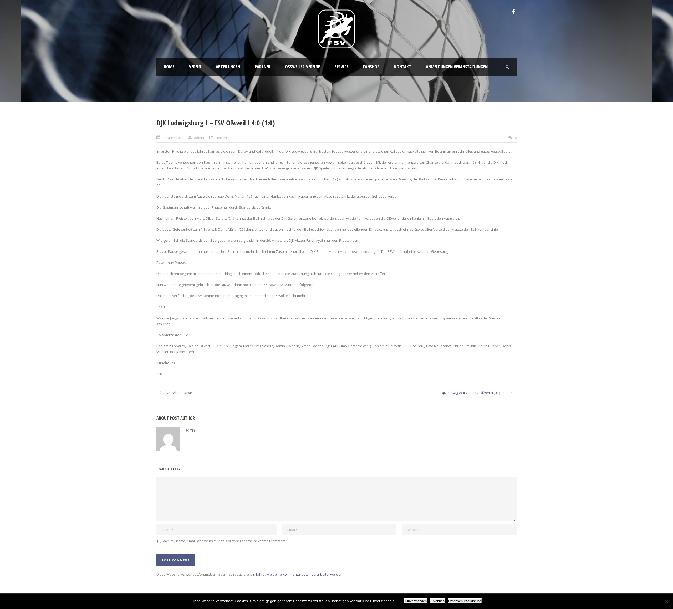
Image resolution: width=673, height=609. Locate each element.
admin (199, 137)
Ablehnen (437, 601)
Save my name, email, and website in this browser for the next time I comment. (224, 540)
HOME (169, 67)
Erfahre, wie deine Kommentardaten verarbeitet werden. (298, 574)
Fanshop (371, 67)
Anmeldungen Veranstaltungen (457, 67)
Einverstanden (416, 601)
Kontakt (402, 67)
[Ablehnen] (666, 601)
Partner (262, 67)
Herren (221, 137)
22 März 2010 (172, 137)
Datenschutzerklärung (464, 601)
